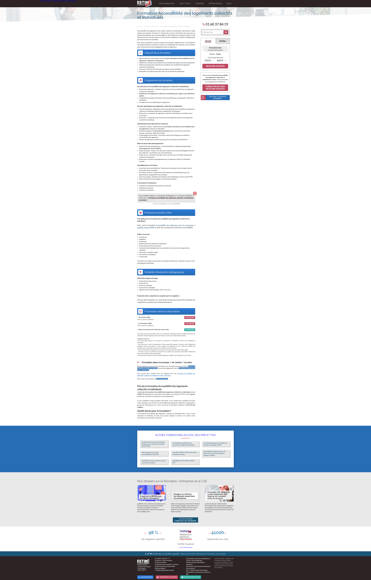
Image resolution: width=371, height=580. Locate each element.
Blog (229, 4)
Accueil (139, 26)
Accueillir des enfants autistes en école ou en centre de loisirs (154, 461)
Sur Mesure (189, 330)
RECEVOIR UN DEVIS (215, 66)
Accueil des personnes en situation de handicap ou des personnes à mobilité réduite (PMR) (153, 444)
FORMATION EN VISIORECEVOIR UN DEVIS (215, 87)
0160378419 (216, 24)
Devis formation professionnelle (165, 566)
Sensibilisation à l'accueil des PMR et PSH (183, 461)
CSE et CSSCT (185, 4)
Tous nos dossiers (185, 520)
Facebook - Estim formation (163, 560)
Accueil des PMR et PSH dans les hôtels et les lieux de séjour (184, 453)
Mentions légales (160, 568)
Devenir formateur (161, 562)
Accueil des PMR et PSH (151, 26)
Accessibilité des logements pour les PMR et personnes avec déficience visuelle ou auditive (214, 453)
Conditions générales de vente (164, 570)
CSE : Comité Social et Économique (197, 570)
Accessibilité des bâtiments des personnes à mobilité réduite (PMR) (183, 444)
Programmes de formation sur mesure (167, 564)
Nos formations (167, 4)
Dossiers (200, 4)
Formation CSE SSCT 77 (162, 558)
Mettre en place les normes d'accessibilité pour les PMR (150, 453)
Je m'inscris (189, 317)
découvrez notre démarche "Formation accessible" (189, 554)
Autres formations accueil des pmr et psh (185, 435)
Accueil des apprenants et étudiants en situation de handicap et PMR (215, 444)
